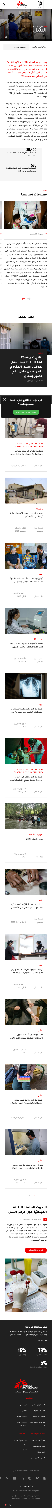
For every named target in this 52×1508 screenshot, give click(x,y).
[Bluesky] (37, 1478)
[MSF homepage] (21, 4)
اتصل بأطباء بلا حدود (38, 1458)
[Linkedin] (22, 1478)
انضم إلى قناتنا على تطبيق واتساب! (26, 412)
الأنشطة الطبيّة (39, 1411)
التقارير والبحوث (21, 1417)
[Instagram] (29, 1478)
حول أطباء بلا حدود (38, 1440)
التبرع (25, 1450)
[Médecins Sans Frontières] (26, 1392)
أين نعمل (23, 1405)
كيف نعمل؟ (41, 1452)
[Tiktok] (14, 1478)
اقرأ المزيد (42, 1341)
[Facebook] (44, 1478)
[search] (5, 4)
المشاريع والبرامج (38, 1405)
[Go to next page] (18, 1196)
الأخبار (25, 1411)
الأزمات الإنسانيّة (39, 1417)
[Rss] (6, 1478)
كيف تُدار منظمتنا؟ (38, 1446)
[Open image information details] (6, 37)
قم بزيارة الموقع (36, 1250)
